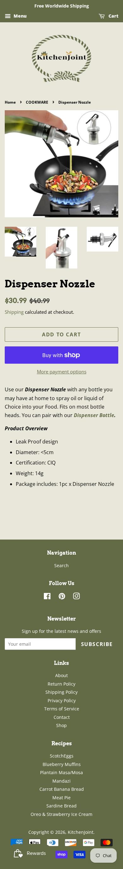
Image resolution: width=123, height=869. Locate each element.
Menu (19, 16)
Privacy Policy (62, 700)
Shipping (14, 312)
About (61, 675)
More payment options (61, 371)
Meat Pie (61, 798)
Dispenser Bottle (94, 415)
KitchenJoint (80, 832)
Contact (62, 717)
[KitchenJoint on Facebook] (47, 597)
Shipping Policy (61, 692)
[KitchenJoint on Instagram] (76, 597)
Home (10, 102)
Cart (112, 16)
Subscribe (97, 644)
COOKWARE (37, 102)
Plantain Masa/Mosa (61, 772)
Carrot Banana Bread (61, 789)
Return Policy (61, 684)
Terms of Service (61, 709)
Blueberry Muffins (62, 764)
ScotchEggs (61, 756)
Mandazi (61, 781)
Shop (61, 725)
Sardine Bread (61, 806)
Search (61, 565)
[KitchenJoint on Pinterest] (61, 597)
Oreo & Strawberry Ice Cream (61, 814)
